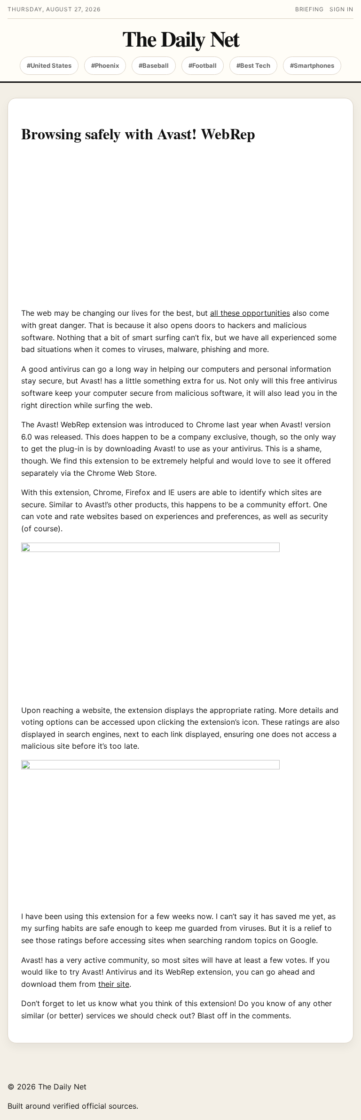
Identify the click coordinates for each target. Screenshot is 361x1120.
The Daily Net (180, 38)
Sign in (341, 9)
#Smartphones (312, 65)
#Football (202, 65)
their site (113, 984)
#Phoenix (105, 65)
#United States (49, 65)
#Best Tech (253, 65)
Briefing (309, 9)
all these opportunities (250, 313)
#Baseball (154, 65)
